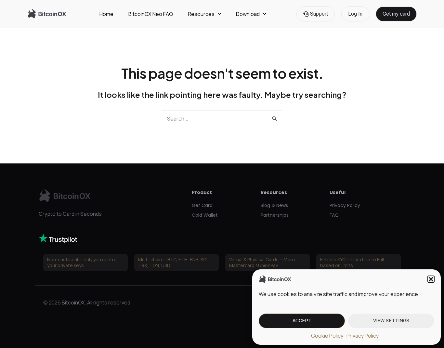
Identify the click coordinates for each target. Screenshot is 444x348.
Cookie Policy (327, 335)
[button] (431, 279)
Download (248, 14)
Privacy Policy (362, 335)
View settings (391, 321)
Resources (201, 14)
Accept (302, 321)
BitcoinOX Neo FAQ (150, 14)
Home (106, 14)
